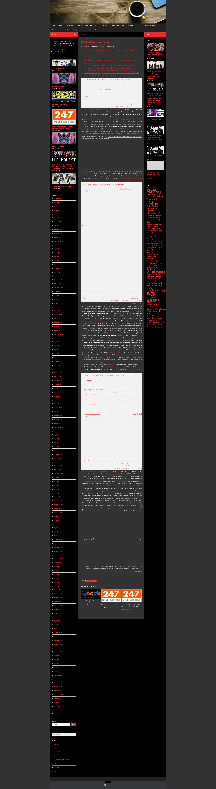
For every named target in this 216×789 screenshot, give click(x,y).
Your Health (151, 327)
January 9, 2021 (110, 402)
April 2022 (56, 400)
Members (56, 767)
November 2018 (58, 551)
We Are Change (135, 372)
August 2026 (57, 198)
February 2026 (58, 222)
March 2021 (57, 450)
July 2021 (56, 435)
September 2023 (58, 334)
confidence (85, 171)
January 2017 (57, 636)
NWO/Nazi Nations (157, 263)
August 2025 (57, 245)
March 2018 (57, 582)
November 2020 (58, 466)
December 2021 (58, 415)
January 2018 (57, 590)
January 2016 (57, 679)
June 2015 (56, 706)
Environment (158, 243)
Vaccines (149, 316)
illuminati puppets (152, 251)
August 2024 (57, 291)
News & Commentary (58, 86)
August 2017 (57, 609)
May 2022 (56, 396)
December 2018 (58, 547)
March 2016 (57, 671)
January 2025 (57, 272)
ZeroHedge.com (131, 104)
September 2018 (58, 559)
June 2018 (56, 570)
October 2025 (57, 237)
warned (87, 96)
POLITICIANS (153, 274)
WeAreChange (93, 580)
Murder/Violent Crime (153, 261)
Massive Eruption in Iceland (109, 605)
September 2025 (58, 241)
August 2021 (57, 431)
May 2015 (56, 710)
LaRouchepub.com (151, 256)
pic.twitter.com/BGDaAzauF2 (111, 89)
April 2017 (56, 625)
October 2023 (57, 330)
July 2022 (56, 388)
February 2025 (58, 268)
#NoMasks (98, 119)
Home (54, 25)
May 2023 (56, 349)
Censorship (130, 25)
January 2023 (57, 365)
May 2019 (56, 528)
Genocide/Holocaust (155, 245)
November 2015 (58, 687)
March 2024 (57, 311)
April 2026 (56, 214)
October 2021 (57, 423)
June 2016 (56, 663)
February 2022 (58, 408)
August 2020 (57, 477)
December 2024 (58, 276)
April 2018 (56, 578)
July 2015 (56, 702)
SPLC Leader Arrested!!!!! (59, 68)
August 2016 (57, 656)
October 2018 (57, 555)
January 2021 (57, 458)
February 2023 (58, 361)
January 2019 (57, 543)
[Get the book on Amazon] (75, 34)
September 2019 (58, 512)
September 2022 (58, 380)
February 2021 (58, 454)
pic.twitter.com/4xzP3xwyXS (93, 481)
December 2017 (58, 594)
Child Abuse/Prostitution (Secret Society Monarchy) (154, 225)
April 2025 (56, 260)
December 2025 (58, 229)
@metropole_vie (118, 119)
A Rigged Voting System (59, 104)
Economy (84, 30)
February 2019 (58, 539)
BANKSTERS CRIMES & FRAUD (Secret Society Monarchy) (154, 193)
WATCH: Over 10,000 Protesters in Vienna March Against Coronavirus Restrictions (109, 66)
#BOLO (100, 89)
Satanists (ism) (153, 304)
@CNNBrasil (135, 119)
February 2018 (58, 586)
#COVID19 (104, 119)
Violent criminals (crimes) (153, 317)
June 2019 (56, 524)
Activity (56, 748)
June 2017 (56, 617)
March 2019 (57, 535)
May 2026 (56, 210)
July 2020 (56, 481)
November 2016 (58, 644)
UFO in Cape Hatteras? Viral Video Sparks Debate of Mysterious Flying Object (107, 68)
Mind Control (88, 25)
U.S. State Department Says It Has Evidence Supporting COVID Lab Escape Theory (109, 70)
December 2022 (58, 369)
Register (56, 771)
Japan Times (113, 364)
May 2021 (56, 442)
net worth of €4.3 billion (115, 474)
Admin (84, 46)
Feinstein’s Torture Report (61, 759)
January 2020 (57, 497)
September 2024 (58, 287)
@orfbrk (125, 119)
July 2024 (56, 295)
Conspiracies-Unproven (58, 30)
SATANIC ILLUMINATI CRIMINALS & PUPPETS (153, 299)
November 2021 (58, 419)
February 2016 (58, 675)
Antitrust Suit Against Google (89, 601)
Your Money (159, 327)
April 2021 (56, 446)
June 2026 (56, 206)
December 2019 (58, 501)
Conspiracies (57, 752)
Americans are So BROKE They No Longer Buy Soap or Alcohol (62, 128)
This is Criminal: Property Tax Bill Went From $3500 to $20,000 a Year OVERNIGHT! (131, 607)
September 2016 (58, 652)
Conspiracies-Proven (149, 25)
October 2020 (57, 470)
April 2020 (56, 485)
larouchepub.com (152, 254)
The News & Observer (125, 189)
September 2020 (58, 473)
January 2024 (57, 318)
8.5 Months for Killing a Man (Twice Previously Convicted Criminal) (155, 54)
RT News (122, 121)
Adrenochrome (70, 25)
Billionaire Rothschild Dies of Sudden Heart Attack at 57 (101, 75)
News (82, 34)
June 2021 (56, 439)
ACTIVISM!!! (151, 188)
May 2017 (56, 621)
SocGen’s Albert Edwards (123, 463)
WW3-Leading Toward (154, 325)
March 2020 (57, 489)
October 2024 (57, 284)
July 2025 (56, 249)
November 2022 (58, 373)
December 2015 (58, 683)
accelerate (114, 392)
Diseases (159, 237)
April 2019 (56, 532)
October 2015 (57, 690)
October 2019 (57, 508)
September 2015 (58, 694)
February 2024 (58, 315)
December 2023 (58, 322)
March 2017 (57, 628)
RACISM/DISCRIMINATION (153, 279)
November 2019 (58, 504)
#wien (93, 119)
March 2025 (57, 264)
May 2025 (56, 256)
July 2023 (56, 342)
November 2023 (58, 326)
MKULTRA (97, 25)
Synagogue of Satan (153, 312)
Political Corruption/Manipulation (160, 270)
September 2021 (58, 427)
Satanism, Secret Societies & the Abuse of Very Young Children (155, 174)
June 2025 (56, 253)
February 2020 (58, 493)
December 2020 (58, 462)
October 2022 (57, 377)
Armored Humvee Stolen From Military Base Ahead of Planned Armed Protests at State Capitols (111, 50)
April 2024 (56, 307)
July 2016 (56, 659)
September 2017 (58, 605)
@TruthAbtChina (90, 394)
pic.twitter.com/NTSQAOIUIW (115, 352)
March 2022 (57, 404)
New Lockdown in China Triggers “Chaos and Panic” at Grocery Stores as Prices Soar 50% (111, 73)
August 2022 (57, 384)
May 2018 (56, 574)
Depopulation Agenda (73, 30)
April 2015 (56, 714)
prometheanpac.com (154, 277)
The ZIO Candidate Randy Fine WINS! (63, 186)
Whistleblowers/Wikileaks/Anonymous (160, 322)
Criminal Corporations (153, 233)
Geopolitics (80, 25)
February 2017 (58, 632)
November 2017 (58, 597)
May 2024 (56, 303)
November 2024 (58, 280)
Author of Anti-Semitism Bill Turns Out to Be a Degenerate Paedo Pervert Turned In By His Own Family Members (64, 166)
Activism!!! (60, 25)
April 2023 (56, 353)
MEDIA (159, 256)
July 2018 (56, 566)
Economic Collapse (94, 30)
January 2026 (57, 225)
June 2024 (56, 299)
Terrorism (155, 314)
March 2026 (57, 218)
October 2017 (57, 601)
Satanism (104, 25)
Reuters (89, 380)
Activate (56, 744)
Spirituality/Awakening (156, 309)
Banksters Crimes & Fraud (117, 25)
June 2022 (56, 392)
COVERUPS (138, 25)
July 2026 (56, 202)
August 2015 (57, 698)
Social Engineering (152, 307)
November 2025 (58, 233)
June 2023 (56, 346)
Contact (56, 756)
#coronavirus (110, 119)
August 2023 (57, 338)
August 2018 (57, 563)
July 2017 (56, 613)
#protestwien (88, 119)
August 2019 (57, 516)
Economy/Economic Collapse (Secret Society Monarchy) (155, 241)
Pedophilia (149, 265)
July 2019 (56, 520)
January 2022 (57, 411)
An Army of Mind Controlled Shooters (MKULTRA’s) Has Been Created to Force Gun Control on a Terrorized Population (154, 74)
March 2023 (57, 357)
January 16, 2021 (108, 121)
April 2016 (56, 667)
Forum (55, 763)
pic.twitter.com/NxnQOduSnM (92, 414)
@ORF (129, 119)
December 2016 (58, 640)
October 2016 (57, 648)
